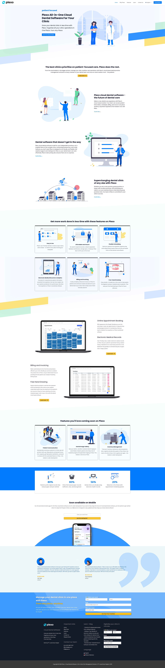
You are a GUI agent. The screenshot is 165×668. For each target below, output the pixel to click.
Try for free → (97, 111)
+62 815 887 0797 (69, 645)
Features (129, 2)
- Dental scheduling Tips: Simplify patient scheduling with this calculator (92, 639)
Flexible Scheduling (115, 244)
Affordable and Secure (82, 244)
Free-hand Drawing (115, 280)
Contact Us (140, 2)
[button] (48, 34)
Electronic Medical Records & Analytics (50, 278)
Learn (134, 2)
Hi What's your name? (92, 597)
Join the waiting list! (82, 518)
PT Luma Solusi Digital (53, 643)
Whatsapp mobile (90, 608)
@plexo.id (67, 649)
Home (116, 2)
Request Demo (67, 637)
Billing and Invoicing (82, 279)
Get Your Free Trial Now (108, 614)
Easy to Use (50, 243)
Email (87, 602)
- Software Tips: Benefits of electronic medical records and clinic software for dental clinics (91, 633)
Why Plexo (122, 2)
